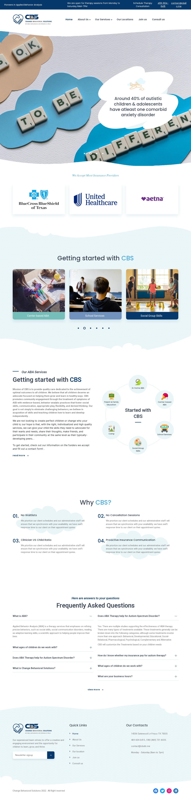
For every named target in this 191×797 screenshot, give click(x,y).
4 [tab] (103, 153)
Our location (78, 751)
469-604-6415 (163, 5)
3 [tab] (97, 153)
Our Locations (125, 19)
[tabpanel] (95, 97)
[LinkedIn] (175, 790)
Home (69, 19)
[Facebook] (155, 790)
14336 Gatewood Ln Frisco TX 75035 (149, 733)
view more (94, 689)
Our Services (102, 19)
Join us (142, 19)
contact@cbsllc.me (178, 5)
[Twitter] (162, 790)
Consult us (158, 19)
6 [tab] (109, 328)
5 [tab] (103, 328)
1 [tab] (84, 153)
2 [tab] (90, 153)
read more (19, 455)
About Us (83, 19)
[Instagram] (169, 790)
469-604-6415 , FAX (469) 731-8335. (148, 740)
